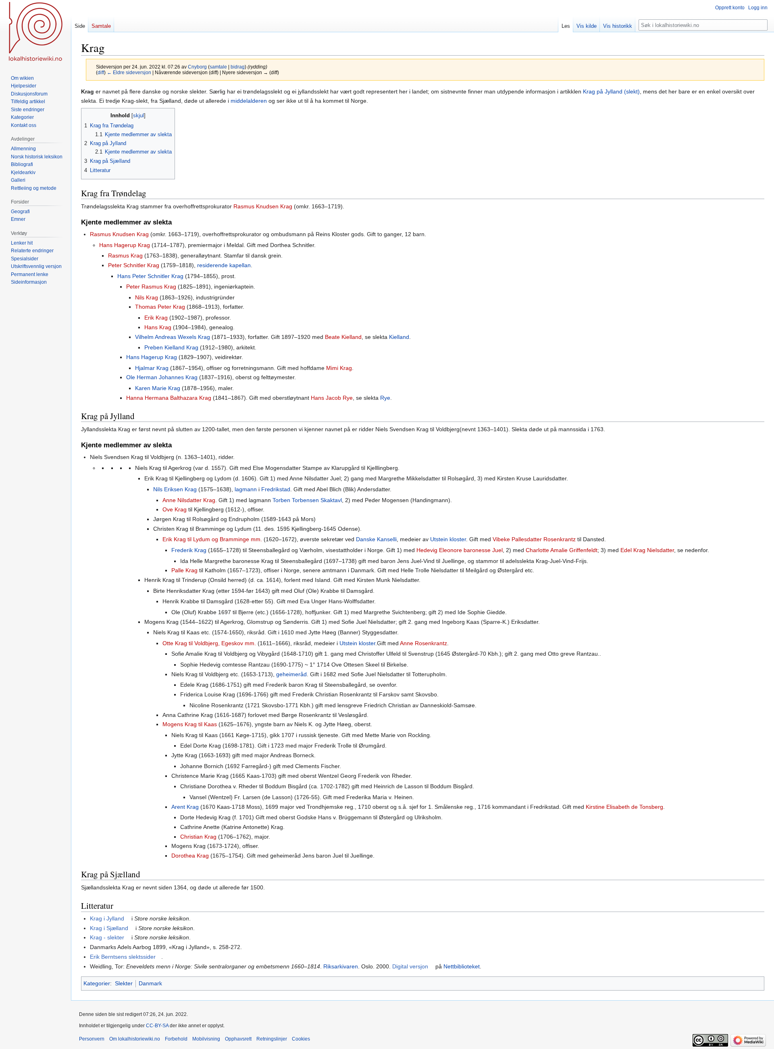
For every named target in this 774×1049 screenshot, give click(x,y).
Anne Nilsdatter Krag (188, 500)
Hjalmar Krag (152, 368)
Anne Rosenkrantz (423, 643)
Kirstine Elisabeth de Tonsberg (624, 807)
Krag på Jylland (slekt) (611, 91)
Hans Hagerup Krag (124, 245)
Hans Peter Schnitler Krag (150, 276)
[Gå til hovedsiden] (35, 32)
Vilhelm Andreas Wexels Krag (172, 337)
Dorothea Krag (190, 855)
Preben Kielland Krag (171, 347)
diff (101, 72)
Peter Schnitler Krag (133, 265)
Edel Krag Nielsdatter (647, 550)
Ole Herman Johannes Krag (162, 377)
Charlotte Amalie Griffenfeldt (561, 550)
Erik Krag (156, 317)
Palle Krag (184, 570)
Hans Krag (157, 327)
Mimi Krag (339, 368)
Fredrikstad (275, 489)
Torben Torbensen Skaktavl (307, 500)
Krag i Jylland (107, 918)
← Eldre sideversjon (129, 72)
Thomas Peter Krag (160, 306)
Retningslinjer (271, 1039)
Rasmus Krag (125, 255)
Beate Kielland (343, 337)
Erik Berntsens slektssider (123, 956)
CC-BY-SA (157, 1025)
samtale (218, 66)
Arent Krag (185, 807)
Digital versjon (410, 966)
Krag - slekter (107, 937)
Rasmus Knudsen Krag (262, 206)
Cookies (301, 1039)
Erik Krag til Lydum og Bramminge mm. (212, 539)
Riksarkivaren (340, 966)
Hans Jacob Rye (332, 398)
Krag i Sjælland (109, 928)
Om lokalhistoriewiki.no (134, 1039)
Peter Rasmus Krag (151, 286)
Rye (385, 398)
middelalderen (249, 101)
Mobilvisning (206, 1039)
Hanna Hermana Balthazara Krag (168, 398)
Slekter (124, 983)
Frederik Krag (188, 550)
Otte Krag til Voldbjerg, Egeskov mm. (209, 643)
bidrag (238, 66)
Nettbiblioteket (461, 966)
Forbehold (176, 1039)
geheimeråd (291, 674)
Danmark (150, 983)
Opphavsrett (238, 1039)
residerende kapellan (224, 265)
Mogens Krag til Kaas (189, 724)
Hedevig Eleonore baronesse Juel (459, 550)
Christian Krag (198, 836)
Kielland (399, 337)
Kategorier (96, 983)
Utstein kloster (448, 539)
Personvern (91, 1039)
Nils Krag (146, 297)
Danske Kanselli (376, 539)
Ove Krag (174, 509)
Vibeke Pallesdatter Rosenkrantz (534, 539)
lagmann (246, 489)
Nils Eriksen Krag (175, 489)
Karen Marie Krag (157, 388)
